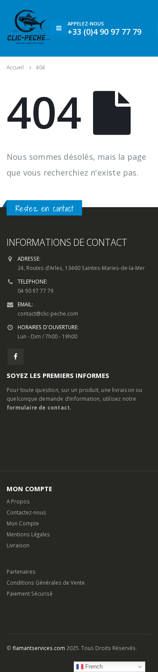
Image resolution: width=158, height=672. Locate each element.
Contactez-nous (26, 512)
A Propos (18, 501)
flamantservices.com (39, 647)
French (93, 666)
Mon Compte (23, 523)
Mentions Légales (28, 534)
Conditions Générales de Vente (46, 582)
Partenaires (21, 571)
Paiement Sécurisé (30, 593)
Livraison (18, 545)
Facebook (15, 357)
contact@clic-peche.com (48, 313)
